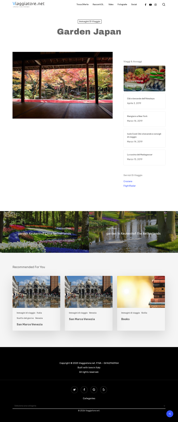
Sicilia (144, 313)
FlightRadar (129, 186)
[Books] (141, 303)
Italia (39, 313)
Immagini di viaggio (89, 21)
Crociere (127, 181)
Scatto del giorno (25, 318)
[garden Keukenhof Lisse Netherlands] (44, 232)
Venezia (39, 318)
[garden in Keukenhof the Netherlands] (133, 232)
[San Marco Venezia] (36, 303)
